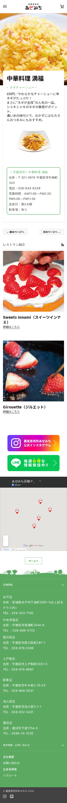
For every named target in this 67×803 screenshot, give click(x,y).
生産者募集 (10, 769)
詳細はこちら (11, 327)
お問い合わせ (11, 763)
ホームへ (33, 561)
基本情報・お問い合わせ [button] (16, 745)
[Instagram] (4, 796)
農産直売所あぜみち (16, 791)
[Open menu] (8, 6)
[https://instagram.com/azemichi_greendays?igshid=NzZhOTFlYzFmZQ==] (33, 443)
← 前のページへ (15, 232)
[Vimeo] (11, 796)
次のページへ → (51, 232)
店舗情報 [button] (8, 584)
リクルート (10, 775)
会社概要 (8, 757)
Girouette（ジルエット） (25, 407)
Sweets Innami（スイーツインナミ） (32, 319)
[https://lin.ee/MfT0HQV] (33, 463)
